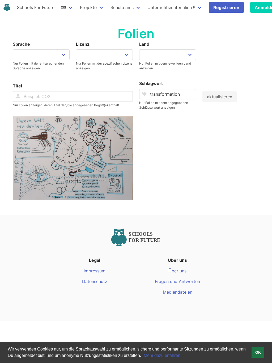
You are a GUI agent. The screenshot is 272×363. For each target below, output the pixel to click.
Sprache (21, 44)
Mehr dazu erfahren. (162, 355)
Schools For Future (35, 7)
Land (144, 44)
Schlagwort (151, 83)
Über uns (177, 270)
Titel (17, 85)
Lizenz (83, 44)
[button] (143, 356)
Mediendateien (177, 292)
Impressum (94, 270)
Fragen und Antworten (177, 281)
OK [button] (258, 352)
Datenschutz (94, 281)
